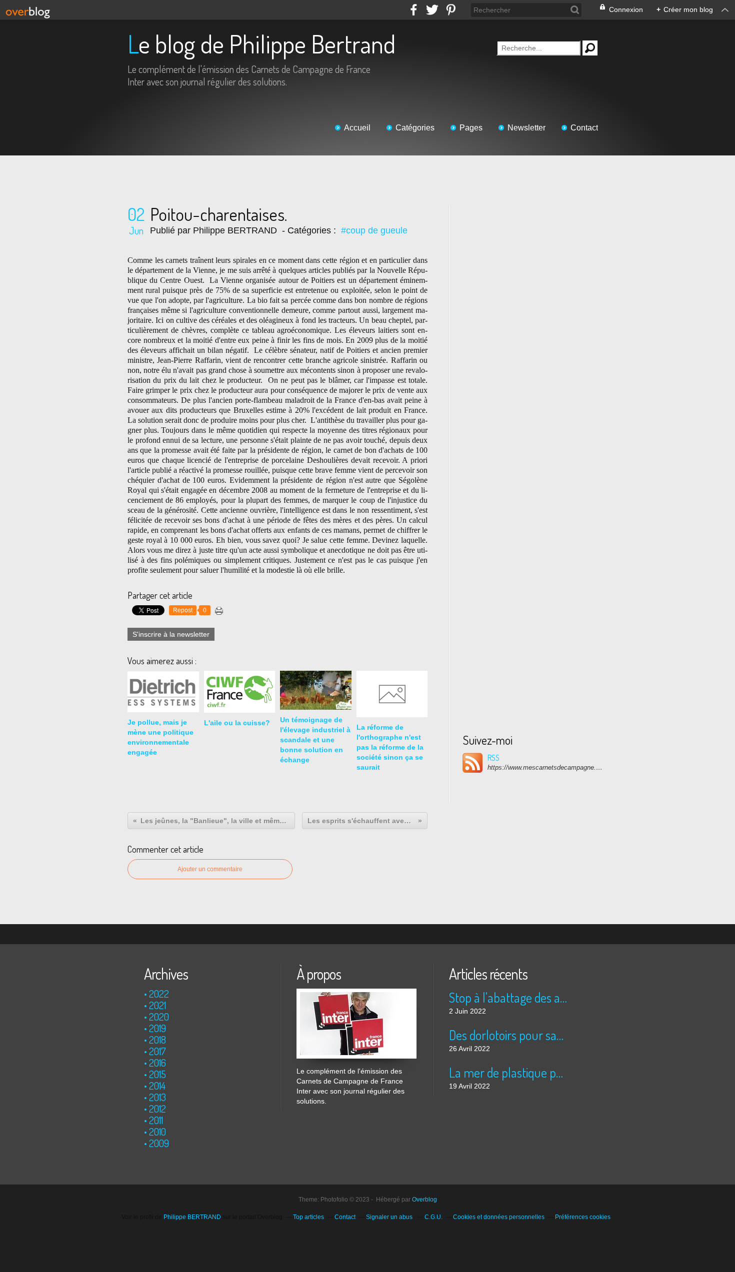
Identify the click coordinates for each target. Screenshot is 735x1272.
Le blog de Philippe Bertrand (262, 43)
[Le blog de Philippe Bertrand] (356, 994)
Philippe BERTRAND (192, 1217)
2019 (157, 1028)
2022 (159, 993)
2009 (159, 1143)
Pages (471, 127)
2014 (157, 1085)
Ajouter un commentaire (210, 869)
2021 (157, 1005)
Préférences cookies (582, 1217)
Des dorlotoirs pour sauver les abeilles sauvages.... (508, 1035)
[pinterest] (450, 9)
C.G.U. (433, 1217)
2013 (157, 1097)
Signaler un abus (390, 1217)
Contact (584, 127)
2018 (157, 1039)
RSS (494, 758)
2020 (159, 1016)
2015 (157, 1074)
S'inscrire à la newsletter (171, 634)
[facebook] (414, 9)
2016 (157, 1062)
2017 (157, 1051)
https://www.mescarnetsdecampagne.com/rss (545, 767)
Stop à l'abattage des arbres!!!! (508, 997)
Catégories (415, 127)
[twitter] (432, 9)
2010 (157, 1131)
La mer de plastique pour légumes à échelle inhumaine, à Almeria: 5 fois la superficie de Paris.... (508, 1072)
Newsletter (527, 127)
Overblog (424, 1199)
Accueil (357, 127)
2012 (157, 1108)
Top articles (308, 1217)
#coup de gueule (374, 230)
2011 (156, 1120)
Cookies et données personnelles (498, 1217)
